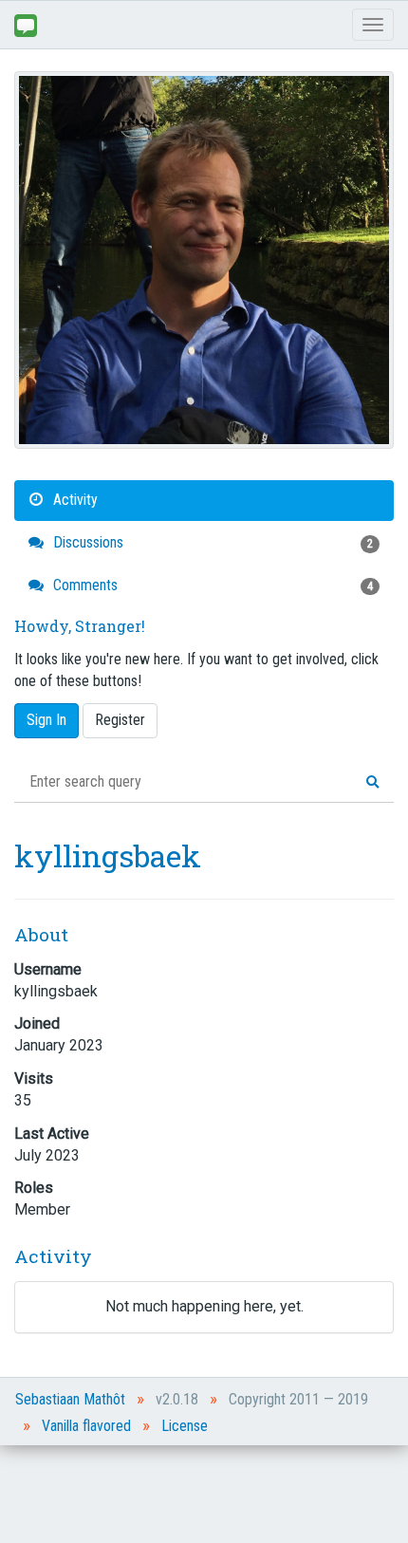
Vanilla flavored (86, 1426)
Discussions (211, 542)
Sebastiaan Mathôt (70, 1399)
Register (120, 720)
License (184, 1426)
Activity (73, 500)
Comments (211, 585)
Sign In (46, 720)
